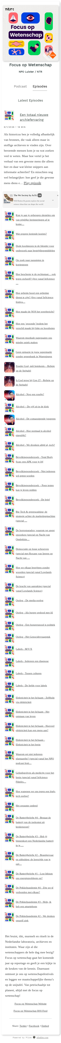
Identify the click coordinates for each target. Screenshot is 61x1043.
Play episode (32, 183)
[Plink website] (34, 1038)
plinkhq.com (42, 1037)
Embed (45, 1025)
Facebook (34, 1025)
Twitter (23, 1025)
